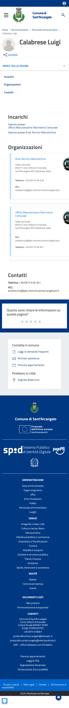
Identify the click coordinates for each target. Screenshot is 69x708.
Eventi (33, 588)
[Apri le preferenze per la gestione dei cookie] (6, 702)
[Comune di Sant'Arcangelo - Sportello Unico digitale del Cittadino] (18, 15)
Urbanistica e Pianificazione (32, 541)
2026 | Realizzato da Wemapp (34, 693)
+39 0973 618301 (33, 632)
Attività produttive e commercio (33, 537)
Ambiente (33, 563)
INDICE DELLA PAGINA (15, 66)
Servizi (33, 518)
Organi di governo (33, 490)
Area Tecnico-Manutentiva (41, 132)
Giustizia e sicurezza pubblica (33, 554)
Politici (32, 503)
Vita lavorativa (32, 533)
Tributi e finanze (32, 559)
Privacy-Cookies (11, 684)
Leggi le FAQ (32, 661)
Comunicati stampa (33, 584)
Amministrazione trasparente (32, 607)
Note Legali (28, 684)
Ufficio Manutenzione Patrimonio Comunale (33, 127)
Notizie (33, 579)
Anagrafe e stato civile (33, 524)
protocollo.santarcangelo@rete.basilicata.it (33, 640)
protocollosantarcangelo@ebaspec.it (32, 636)
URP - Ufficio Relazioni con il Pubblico (32, 645)
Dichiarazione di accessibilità (33, 669)
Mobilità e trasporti (33, 550)
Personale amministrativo (44, 30)
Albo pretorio (33, 603)
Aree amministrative (33, 486)
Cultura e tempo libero (33, 528)
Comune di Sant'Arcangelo (42, 15)
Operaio (13, 124)
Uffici (33, 494)
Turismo (33, 546)
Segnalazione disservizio (33, 665)
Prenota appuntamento (32, 656)
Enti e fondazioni (33, 499)
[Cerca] (63, 15)
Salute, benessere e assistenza (33, 567)
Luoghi (32, 512)
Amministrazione (19, 30)
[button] (64, 4)
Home (5, 30)
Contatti (33, 614)
